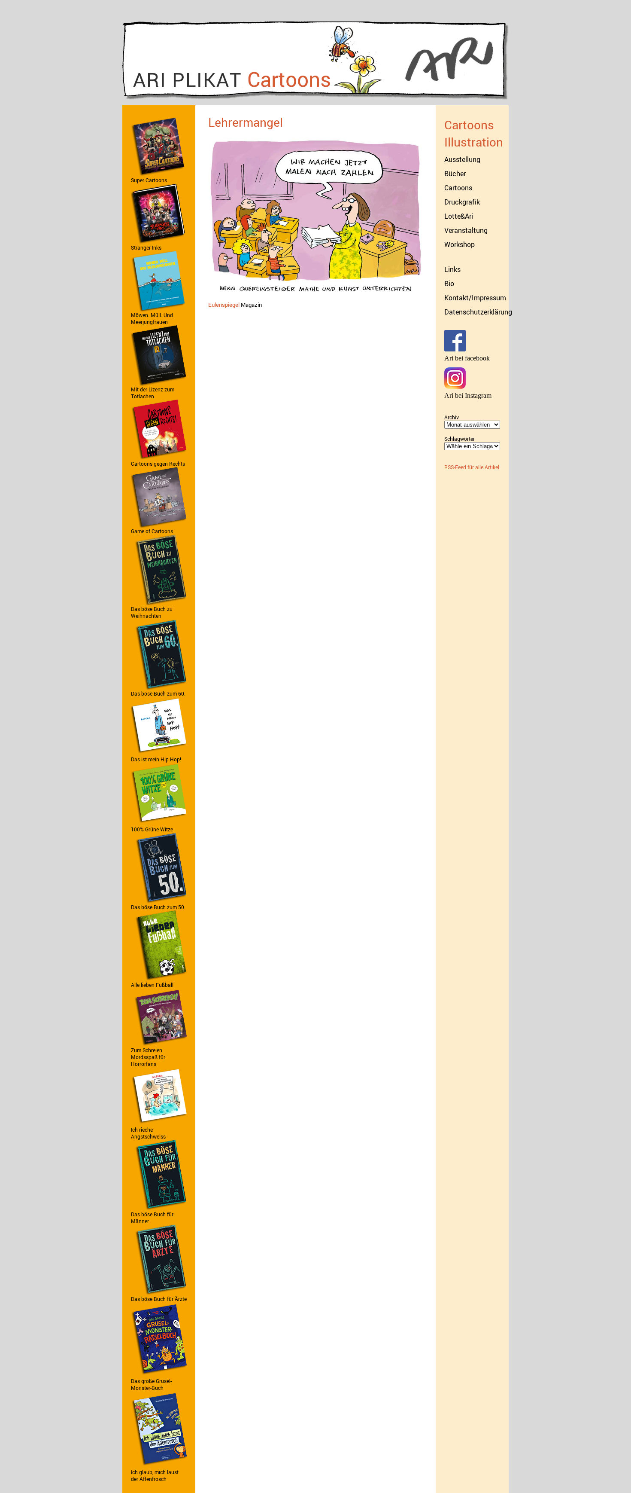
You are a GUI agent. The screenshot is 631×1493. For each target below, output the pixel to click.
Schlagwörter (459, 438)
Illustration (473, 142)
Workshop (459, 244)
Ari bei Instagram (467, 395)
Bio (449, 283)
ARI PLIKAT (232, 79)
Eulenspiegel (224, 304)
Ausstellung (462, 159)
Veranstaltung (466, 230)
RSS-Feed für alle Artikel (471, 467)
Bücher (455, 173)
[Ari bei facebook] (455, 349)
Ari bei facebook (467, 358)
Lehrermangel (245, 122)
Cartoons (469, 124)
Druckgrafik (462, 202)
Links (452, 269)
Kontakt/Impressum (475, 297)
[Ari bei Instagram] (455, 386)
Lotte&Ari (458, 216)
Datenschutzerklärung (478, 312)
